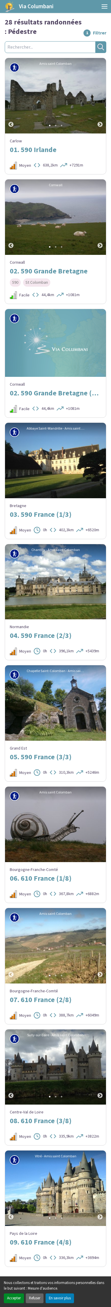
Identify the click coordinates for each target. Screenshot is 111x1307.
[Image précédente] (11, 95)
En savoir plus (60, 1298)
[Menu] (104, 6)
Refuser (34, 1298)
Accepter (14, 1298)
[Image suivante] (100, 95)
